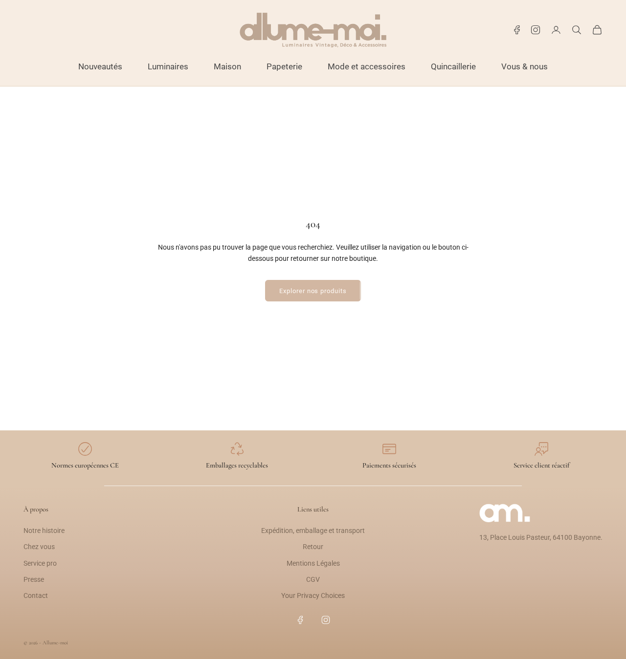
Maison (227, 66)
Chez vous (39, 547)
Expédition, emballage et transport (313, 530)
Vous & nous (524, 66)
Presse (33, 579)
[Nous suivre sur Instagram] (535, 29)
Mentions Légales (313, 563)
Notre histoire (44, 530)
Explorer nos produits (312, 291)
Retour (313, 547)
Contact (35, 595)
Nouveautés (100, 66)
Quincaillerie (453, 66)
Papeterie (284, 66)
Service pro (40, 563)
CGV (313, 579)
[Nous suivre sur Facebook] (517, 29)
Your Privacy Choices (313, 595)
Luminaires (168, 66)
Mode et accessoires (366, 66)
